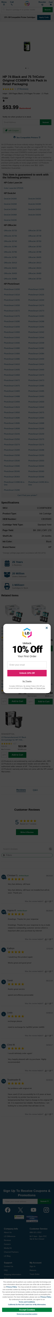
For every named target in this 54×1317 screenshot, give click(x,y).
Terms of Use (40, 688)
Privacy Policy (11, 1287)
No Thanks (27, 681)
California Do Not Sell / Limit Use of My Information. (27, 1305)
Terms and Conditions (27, 1302)
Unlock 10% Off (27, 673)
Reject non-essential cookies (27, 1314)
